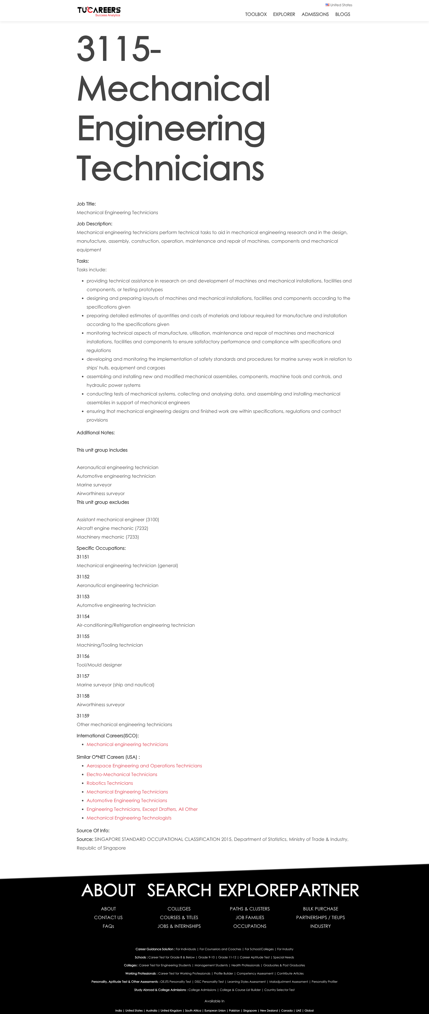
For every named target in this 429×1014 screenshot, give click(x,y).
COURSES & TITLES (179, 917)
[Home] (99, 13)
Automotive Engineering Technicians (127, 800)
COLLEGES (179, 909)
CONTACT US (108, 917)
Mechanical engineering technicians (127, 744)
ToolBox (256, 14)
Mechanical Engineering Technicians (127, 792)
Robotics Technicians (110, 783)
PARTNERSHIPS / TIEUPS (320, 917)
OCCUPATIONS (249, 926)
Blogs (342, 14)
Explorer (284, 14)
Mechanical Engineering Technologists (129, 818)
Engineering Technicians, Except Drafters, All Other (142, 809)
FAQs (108, 926)
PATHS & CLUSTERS (250, 909)
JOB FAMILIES (250, 917)
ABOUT (108, 909)
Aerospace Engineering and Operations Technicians (144, 766)
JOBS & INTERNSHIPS (179, 926)
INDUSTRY (320, 926)
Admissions (315, 14)
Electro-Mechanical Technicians (122, 774)
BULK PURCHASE (320, 909)
